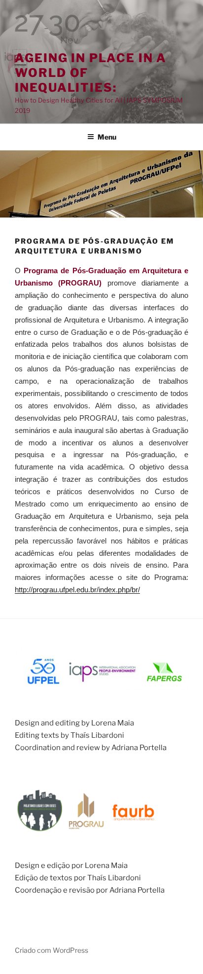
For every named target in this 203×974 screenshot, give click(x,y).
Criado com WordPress (51, 950)
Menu (107, 137)
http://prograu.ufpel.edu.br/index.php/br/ (77, 589)
